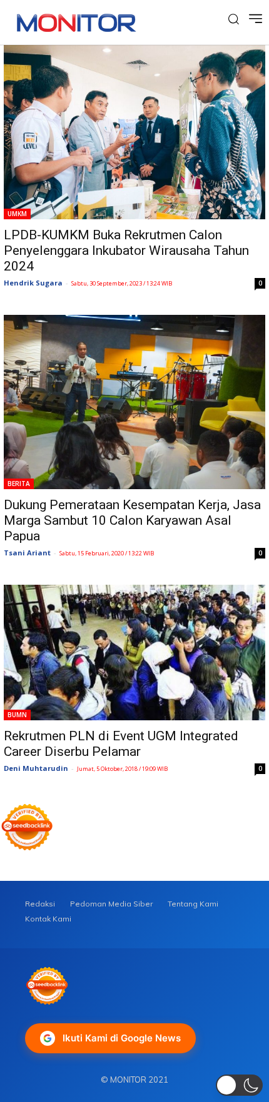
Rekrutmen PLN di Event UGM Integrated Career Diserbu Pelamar (121, 743)
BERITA (19, 483)
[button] (239, 1085)
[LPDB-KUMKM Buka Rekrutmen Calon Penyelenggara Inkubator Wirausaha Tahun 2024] (134, 132)
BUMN (17, 714)
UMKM (17, 213)
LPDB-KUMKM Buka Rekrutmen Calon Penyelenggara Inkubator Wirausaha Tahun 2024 (126, 250)
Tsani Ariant (27, 552)
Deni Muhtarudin (36, 768)
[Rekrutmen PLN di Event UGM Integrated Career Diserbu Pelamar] (134, 652)
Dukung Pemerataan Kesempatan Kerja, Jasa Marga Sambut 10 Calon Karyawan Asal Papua (132, 520)
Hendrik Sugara (33, 282)
